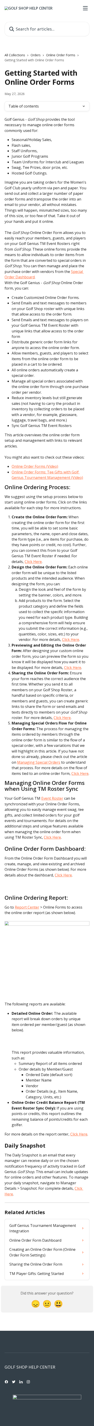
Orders (36, 55)
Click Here (33, 561)
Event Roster (52, 798)
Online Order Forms (60, 55)
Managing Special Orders (38, 762)
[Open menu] (85, 8)
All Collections (15, 55)
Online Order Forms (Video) (35, 466)
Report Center (27, 907)
